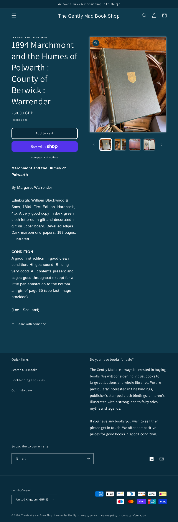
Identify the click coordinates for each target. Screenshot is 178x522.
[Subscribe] (88, 458)
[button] (14, 16)
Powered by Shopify (64, 515)
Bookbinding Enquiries (28, 380)
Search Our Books (24, 370)
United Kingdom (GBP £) (32, 499)
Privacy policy (89, 515)
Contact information (134, 515)
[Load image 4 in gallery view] (149, 144)
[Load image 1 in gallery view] (106, 144)
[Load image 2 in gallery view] (120, 144)
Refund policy (109, 515)
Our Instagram (22, 390)
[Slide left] (94, 144)
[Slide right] (162, 144)
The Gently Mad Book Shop (37, 515)
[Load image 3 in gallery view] (135, 144)
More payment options (45, 157)
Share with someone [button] (31, 324)
